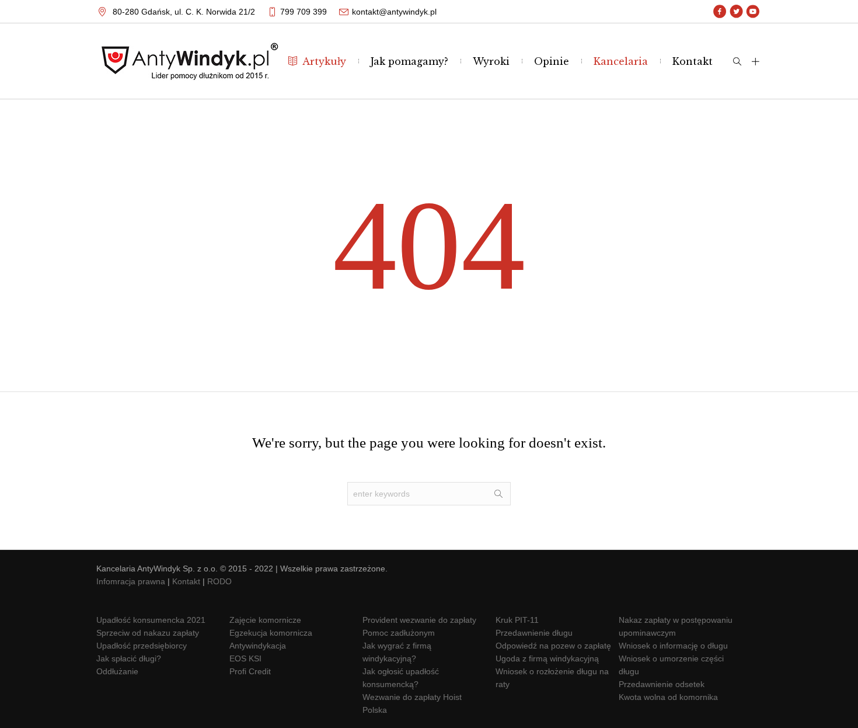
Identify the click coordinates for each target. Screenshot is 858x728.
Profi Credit (250, 671)
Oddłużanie (117, 671)
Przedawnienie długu (534, 632)
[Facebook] (720, 12)
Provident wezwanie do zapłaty (419, 620)
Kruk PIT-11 (517, 620)
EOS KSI (245, 658)
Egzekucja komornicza (270, 632)
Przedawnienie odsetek (661, 684)
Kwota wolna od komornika (668, 697)
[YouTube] (752, 12)
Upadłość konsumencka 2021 (150, 620)
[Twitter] (736, 12)
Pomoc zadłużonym (398, 632)
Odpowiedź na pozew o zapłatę (553, 645)
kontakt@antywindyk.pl (394, 11)
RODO (219, 581)
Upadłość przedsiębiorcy (141, 645)
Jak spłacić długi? (128, 658)
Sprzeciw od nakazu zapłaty (147, 632)
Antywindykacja (257, 645)
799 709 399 (303, 11)
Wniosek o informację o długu (673, 645)
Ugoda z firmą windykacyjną (547, 658)
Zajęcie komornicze (265, 620)
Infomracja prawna (130, 581)
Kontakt (186, 581)
